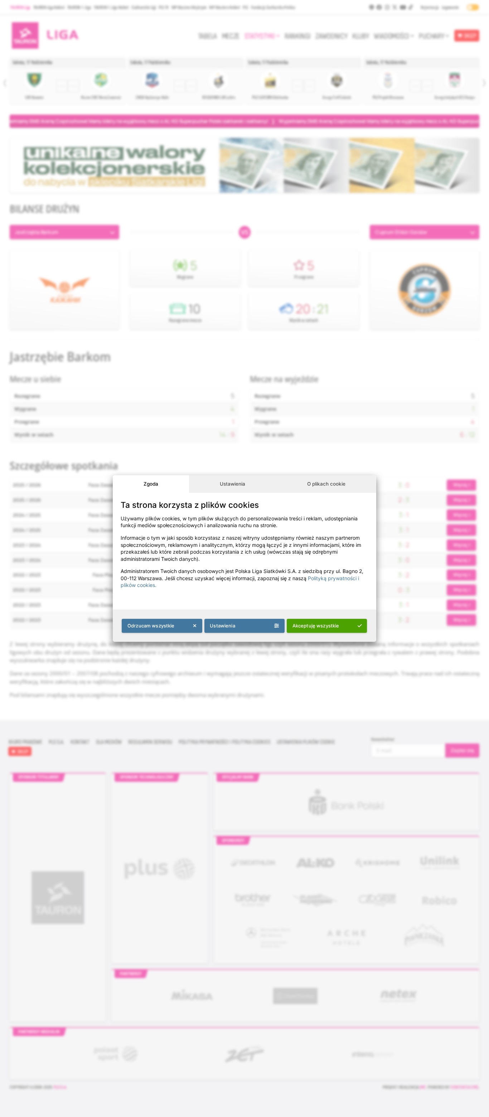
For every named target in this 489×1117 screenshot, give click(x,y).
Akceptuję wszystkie (315, 626)
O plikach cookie (326, 484)
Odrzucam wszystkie (151, 626)
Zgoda (151, 484)
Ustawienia (232, 484)
